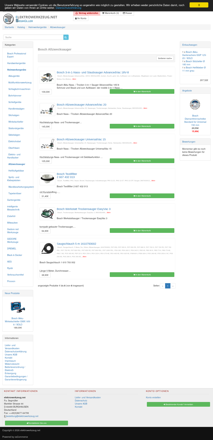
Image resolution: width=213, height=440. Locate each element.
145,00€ (46, 126)
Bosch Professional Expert (16, 55)
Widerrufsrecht (12, 363)
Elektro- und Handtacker (13, 156)
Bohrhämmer (14, 95)
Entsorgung (10, 373)
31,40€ (45, 196)
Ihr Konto (81, 18)
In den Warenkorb (143, 91)
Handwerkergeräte (16, 63)
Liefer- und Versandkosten (12, 347)
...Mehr (73, 79)
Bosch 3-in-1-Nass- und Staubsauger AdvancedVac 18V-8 (93, 72)
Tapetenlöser (14, 193)
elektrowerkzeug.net (30, 430)
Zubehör (11, 216)
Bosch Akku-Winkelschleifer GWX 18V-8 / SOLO (18, 321)
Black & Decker (14, 255)
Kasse (128, 12)
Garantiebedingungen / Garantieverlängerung (16, 378)
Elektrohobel (14, 141)
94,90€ (45, 230)
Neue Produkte (12, 293)
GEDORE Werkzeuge (12, 240)
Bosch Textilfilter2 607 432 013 (67, 175)
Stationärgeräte (15, 128)
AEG (9, 261)
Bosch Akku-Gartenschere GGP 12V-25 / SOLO (194, 55)
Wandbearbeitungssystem (19, 186)
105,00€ (46, 161)
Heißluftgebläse (15, 170)
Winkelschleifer (15, 121)
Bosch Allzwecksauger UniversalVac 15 (81, 139)
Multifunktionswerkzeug (19, 82)
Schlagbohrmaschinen (18, 88)
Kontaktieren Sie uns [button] (37, 423)
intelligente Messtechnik (13, 208)
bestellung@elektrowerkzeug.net (22, 416)
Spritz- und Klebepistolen (13, 179)
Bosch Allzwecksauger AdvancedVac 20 (81, 104)
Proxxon (11, 281)
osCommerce (21, 436)
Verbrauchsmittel (15, 274)
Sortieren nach (164, 58)
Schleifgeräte (14, 102)
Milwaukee (12, 222)
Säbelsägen (13, 134)
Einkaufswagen (189, 44)
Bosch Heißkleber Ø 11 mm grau (194, 69)
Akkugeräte (13, 75)
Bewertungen (188, 141)
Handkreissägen (15, 108)
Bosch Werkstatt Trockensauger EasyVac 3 (84, 209)
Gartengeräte (13, 199)
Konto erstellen (153, 397)
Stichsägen (13, 115)
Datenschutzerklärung (68, 8)
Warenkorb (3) (111, 12)
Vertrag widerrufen (88, 12)
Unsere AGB (11, 354)
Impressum (10, 360)
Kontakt (8, 357)
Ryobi (10, 268)
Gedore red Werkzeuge (13, 231)
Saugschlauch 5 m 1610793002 (76, 243)
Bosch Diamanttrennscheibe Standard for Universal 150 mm (195, 120)
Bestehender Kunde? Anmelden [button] (179, 404)
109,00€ (46, 91)
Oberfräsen (13, 147)
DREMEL (11, 248)
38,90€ (45, 274)
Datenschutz (81, 400)
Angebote (187, 90)
